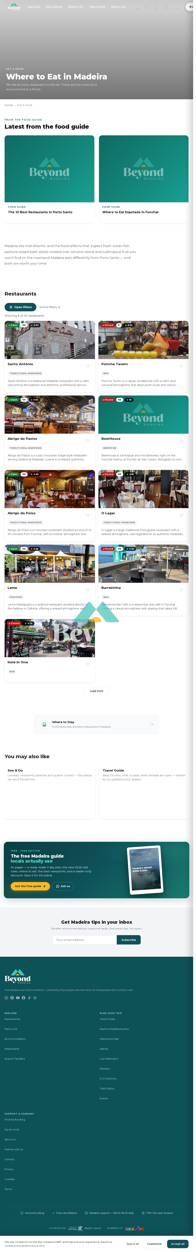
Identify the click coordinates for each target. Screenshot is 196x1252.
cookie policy (13, 1245)
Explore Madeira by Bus (114, 1029)
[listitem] (49, 179)
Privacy (9, 1169)
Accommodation (15, 1038)
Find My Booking (15, 1119)
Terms (8, 1189)
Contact (10, 1159)
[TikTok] (29, 1000)
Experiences (12, 1019)
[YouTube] (18, 1000)
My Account (12, 1129)
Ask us (65, 886)
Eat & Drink (54, 7)
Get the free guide (28, 886)
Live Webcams (109, 1058)
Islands (104, 1048)
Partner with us (14, 1149)
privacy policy (35, 1245)
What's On (75, 7)
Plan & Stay (97, 7)
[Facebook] (23, 1000)
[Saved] (147, 7)
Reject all (133, 1243)
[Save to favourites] (87, 366)
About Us (10, 1139)
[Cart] (165, 7)
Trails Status (107, 1088)
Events (104, 1098)
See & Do (34, 7)
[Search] (137, 7)
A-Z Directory (108, 1078)
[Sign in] (156, 7)
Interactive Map (109, 1038)
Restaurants (12, 1048)
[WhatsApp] (35, 1000)
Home (9, 105)
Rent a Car (118, 7)
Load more (96, 691)
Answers (105, 1068)
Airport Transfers (15, 1058)
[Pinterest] (12, 1000)
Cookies (10, 1179)
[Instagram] (6, 1000)
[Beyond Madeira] (14, 7)
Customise (154, 1243)
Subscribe (128, 940)
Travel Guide (107, 1019)
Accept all (178, 1243)
